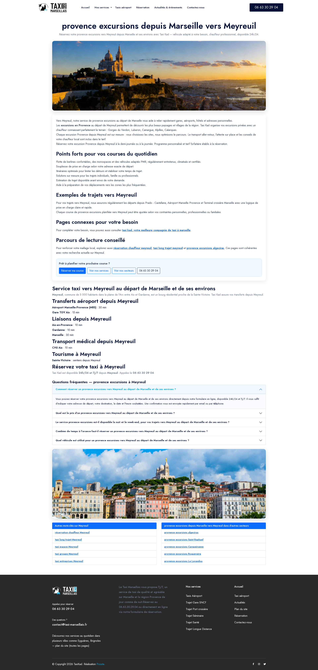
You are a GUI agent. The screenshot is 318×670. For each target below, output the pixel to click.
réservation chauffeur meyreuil (132, 248)
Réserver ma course (72, 271)
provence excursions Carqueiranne (184, 546)
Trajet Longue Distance (199, 629)
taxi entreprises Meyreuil (69, 561)
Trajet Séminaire (195, 616)
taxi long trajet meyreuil (168, 248)
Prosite (100, 664)
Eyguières (83, 641)
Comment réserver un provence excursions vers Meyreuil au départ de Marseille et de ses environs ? (116, 389)
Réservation (240, 616)
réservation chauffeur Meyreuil (72, 532)
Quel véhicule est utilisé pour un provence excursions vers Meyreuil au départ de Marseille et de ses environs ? (122, 440)
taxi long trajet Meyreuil (68, 539)
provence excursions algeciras (205, 248)
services (74, 636)
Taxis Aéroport (194, 596)
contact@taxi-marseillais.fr (69, 624)
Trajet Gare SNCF (196, 602)
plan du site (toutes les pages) (72, 646)
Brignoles (95, 641)
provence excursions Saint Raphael (183, 539)
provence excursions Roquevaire (182, 554)
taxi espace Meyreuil (66, 546)
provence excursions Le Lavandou (183, 561)
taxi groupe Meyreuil (66, 554)
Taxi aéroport (241, 596)
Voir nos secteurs (124, 271)
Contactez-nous (243, 622)
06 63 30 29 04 (266, 7)
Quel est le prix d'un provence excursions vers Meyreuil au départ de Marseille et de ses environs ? (115, 413)
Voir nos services (98, 271)
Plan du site (240, 609)
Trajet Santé (192, 622)
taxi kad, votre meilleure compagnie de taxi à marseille (156, 230)
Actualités (239, 602)
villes (65, 641)
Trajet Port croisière (197, 609)
